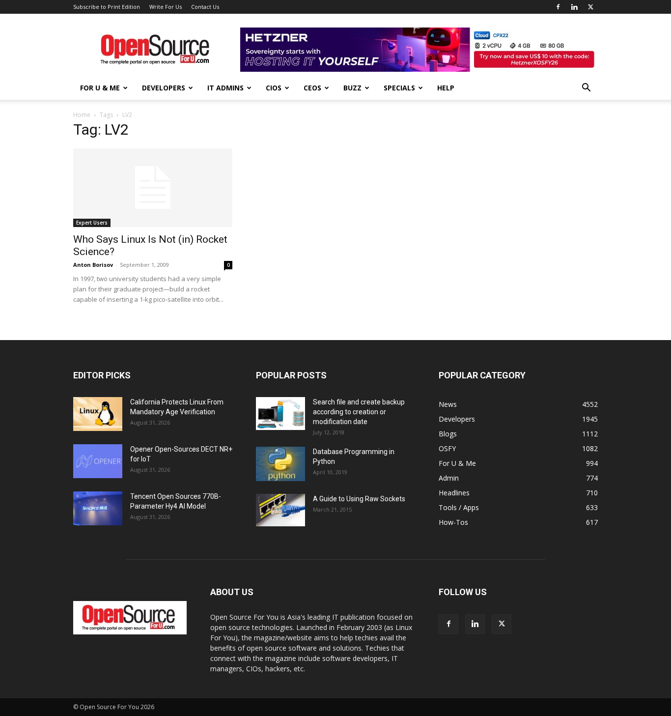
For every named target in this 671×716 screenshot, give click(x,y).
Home (81, 115)
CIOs (273, 87)
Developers (163, 87)
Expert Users (92, 222)
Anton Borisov (93, 264)
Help (445, 87)
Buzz (352, 87)
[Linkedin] (574, 7)
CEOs (312, 87)
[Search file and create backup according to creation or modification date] (280, 413)
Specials (399, 87)
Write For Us (165, 6)
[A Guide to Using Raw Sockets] (280, 510)
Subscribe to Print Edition (106, 6)
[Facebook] (558, 7)
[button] (586, 88)
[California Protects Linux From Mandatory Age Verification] (97, 414)
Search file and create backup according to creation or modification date (359, 412)
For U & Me (100, 87)
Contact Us (205, 6)
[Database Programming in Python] (280, 464)
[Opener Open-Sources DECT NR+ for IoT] (97, 461)
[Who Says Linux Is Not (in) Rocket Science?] (152, 187)
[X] (590, 7)
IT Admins (225, 87)
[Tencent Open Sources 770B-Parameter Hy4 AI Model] (97, 508)
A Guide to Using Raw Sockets (359, 499)
